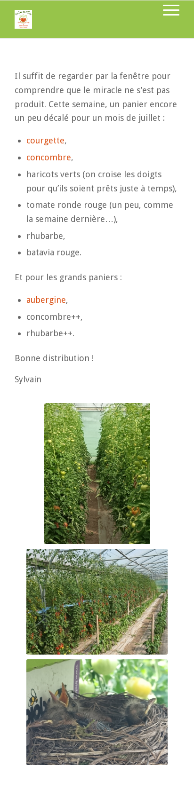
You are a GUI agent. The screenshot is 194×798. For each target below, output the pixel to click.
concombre (48, 157)
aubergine (46, 300)
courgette (45, 140)
